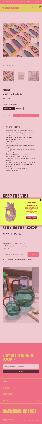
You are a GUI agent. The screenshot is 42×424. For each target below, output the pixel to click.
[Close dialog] (40, 200)
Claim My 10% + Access (31, 217)
